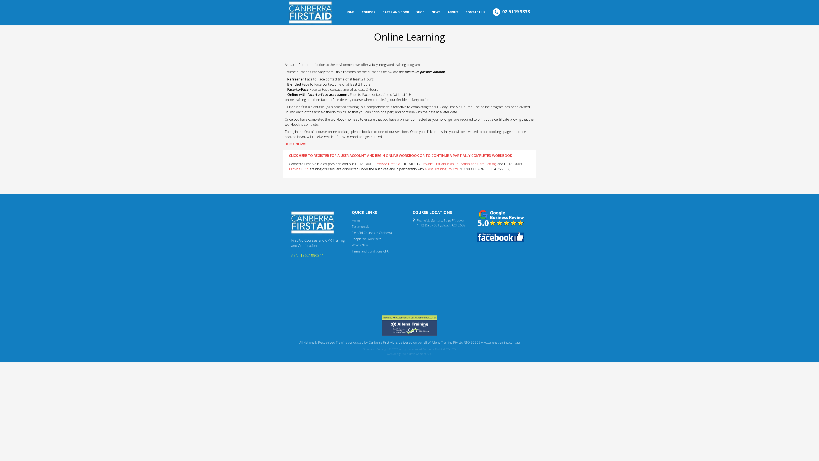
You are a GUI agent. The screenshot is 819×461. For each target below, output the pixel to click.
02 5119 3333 (516, 12)
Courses (368, 12)
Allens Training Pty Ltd (441, 169)
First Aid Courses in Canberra (372, 233)
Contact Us (475, 12)
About (453, 12)
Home (350, 12)
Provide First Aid (388, 164)
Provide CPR (298, 169)
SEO (430, 354)
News (436, 12)
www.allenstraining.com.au (500, 342)
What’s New (360, 245)
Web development (414, 354)
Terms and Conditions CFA (370, 251)
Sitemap (368, 349)
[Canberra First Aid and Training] (310, 12)
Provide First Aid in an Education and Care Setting (458, 164)
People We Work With (366, 239)
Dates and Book (395, 12)
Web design (394, 354)
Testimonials (360, 227)
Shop (420, 12)
